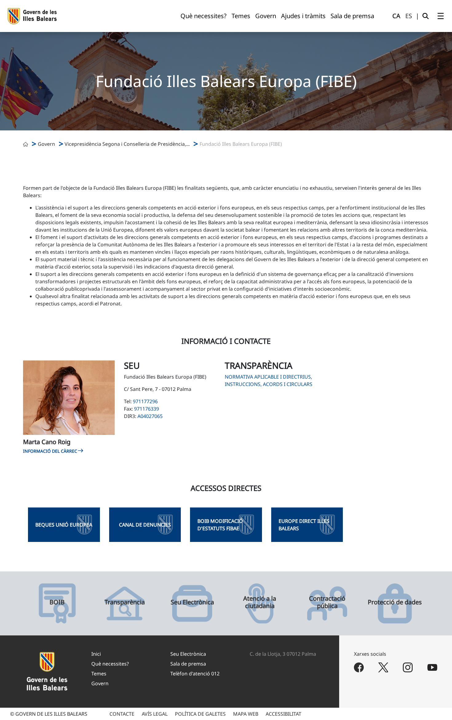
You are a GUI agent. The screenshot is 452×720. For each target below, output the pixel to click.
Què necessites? (110, 663)
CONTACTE (121, 713)
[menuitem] (203, 16)
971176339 (146, 408)
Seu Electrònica (192, 602)
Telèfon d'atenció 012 (195, 673)
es (408, 16)
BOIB (57, 602)
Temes (98, 673)
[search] (425, 16)
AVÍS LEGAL (155, 713)
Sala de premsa (188, 663)
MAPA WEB (245, 713)
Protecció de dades (395, 602)
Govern (46, 144)
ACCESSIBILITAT (283, 713)
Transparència (125, 602)
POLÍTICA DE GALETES (200, 713)
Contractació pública (327, 602)
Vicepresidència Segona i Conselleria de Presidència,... (127, 144)
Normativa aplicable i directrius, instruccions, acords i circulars (268, 380)
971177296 (145, 401)
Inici (96, 653)
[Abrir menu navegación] (441, 16)
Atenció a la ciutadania (259, 602)
